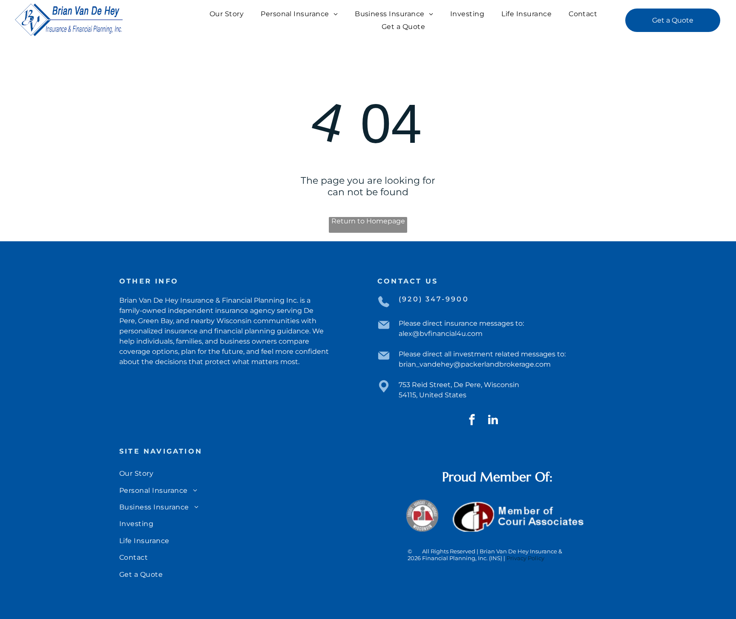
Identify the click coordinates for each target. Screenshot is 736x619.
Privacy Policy (525, 558)
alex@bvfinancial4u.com (441, 334)
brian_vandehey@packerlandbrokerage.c (469, 364)
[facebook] (472, 421)
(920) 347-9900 (434, 299)
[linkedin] (492, 421)
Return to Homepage (368, 221)
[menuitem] (226, 14)
